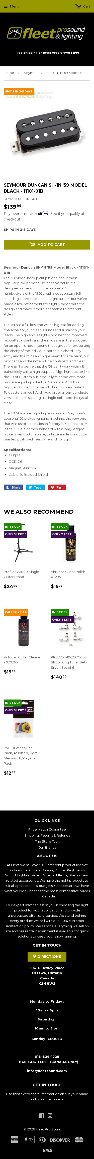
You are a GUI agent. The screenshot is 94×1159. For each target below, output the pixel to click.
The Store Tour (47, 841)
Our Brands (47, 847)
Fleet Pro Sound (49, 1129)
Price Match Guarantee (47, 829)
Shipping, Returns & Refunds (47, 835)
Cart (86, 6)
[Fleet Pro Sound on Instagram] (50, 1116)
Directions (48, 956)
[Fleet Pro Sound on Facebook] (41, 1116)
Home (9, 73)
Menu (14, 6)
